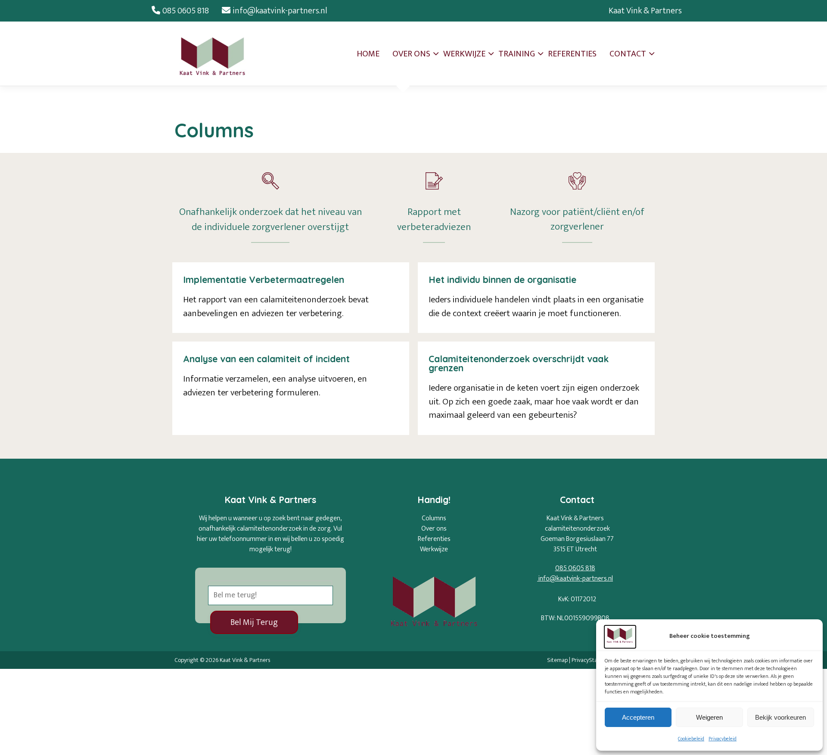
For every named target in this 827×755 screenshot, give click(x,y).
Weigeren (709, 717)
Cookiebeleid (691, 738)
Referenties (434, 539)
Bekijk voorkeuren (780, 717)
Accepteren (638, 717)
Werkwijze (434, 549)
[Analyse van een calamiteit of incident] (291, 388)
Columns (434, 518)
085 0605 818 (185, 10)
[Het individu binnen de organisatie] (536, 297)
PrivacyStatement (594, 660)
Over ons (434, 528)
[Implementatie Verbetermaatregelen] (291, 297)
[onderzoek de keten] (536, 388)
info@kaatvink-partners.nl (280, 10)
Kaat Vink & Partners (645, 10)
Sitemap (557, 660)
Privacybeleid (723, 738)
